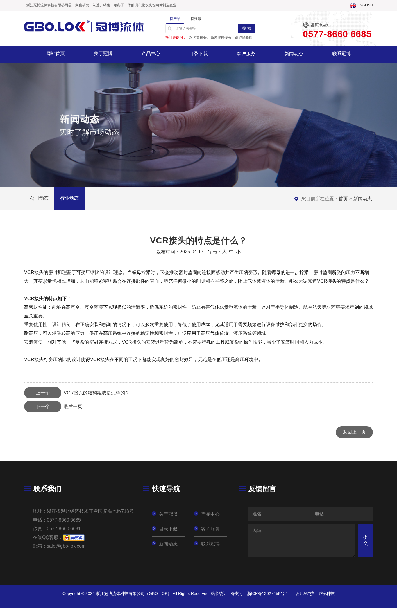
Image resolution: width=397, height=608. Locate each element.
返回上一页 (354, 432)
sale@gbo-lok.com (66, 546)
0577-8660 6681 (64, 528)
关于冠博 (103, 53)
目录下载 (198, 53)
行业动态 (69, 198)
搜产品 (175, 19)
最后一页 (59, 406)
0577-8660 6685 (64, 519)
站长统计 (219, 593)
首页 (343, 198)
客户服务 (246, 53)
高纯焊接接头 (220, 37)
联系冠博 (341, 53)
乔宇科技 (326, 593)
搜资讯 (196, 19)
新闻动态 (294, 53)
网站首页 (55, 53)
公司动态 (39, 198)
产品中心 (151, 53)
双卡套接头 (198, 37)
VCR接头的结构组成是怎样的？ (83, 392)
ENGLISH (365, 5)
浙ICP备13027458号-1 (267, 593)
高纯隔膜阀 (244, 37)
